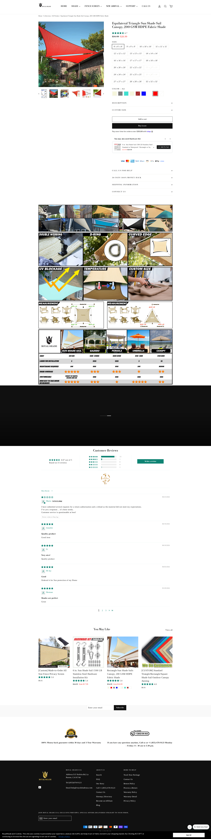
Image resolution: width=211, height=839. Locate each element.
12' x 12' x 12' (120, 53)
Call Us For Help (122, 171)
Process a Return (130, 788)
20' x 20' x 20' (120, 67)
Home (40, 16)
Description (119, 103)
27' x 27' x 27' (120, 81)
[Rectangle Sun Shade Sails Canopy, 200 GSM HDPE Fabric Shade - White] (119, 688)
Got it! (188, 835)
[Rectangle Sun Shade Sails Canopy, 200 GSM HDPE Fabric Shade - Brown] (128, 688)
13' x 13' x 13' (136, 53)
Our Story (100, 784)
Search (99, 775)
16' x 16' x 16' (120, 60)
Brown (137, 93)
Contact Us (100, 792)
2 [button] (102, 610)
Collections (47, 16)
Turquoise (126, 93)
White (149, 93)
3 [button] (105, 610)
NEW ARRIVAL (113, 6)
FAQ (98, 779)
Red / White (161, 93)
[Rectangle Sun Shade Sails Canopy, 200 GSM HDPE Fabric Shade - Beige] (108, 688)
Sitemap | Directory (104, 797)
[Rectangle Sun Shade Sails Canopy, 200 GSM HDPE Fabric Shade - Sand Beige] (122, 688)
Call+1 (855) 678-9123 (105, 788)
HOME (64, 6)
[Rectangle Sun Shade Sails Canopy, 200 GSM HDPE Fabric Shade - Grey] (114, 688)
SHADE (75, 6)
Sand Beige (132, 93)
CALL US (146, 6)
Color (118, 89)
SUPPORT (131, 6)
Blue (143, 93)
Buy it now (142, 126)
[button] (118, 33)
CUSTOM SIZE (119, 110)
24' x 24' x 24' (120, 74)
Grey (120, 93)
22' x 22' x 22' (136, 67)
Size (114, 42)
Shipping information (125, 185)
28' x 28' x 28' (136, 81)
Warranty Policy (130, 792)
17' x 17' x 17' (136, 60)
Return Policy (129, 784)
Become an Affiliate (104, 801)
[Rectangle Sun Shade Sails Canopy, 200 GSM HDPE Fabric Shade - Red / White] (130, 688)
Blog (98, 805)
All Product (55, 16)
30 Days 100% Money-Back (126, 178)
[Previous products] (165, 138)
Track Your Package (132, 775)
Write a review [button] (150, 461)
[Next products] (170, 138)
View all (169, 630)
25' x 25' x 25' (136, 74)
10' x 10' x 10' (145, 46)
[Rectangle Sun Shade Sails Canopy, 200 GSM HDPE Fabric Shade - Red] (111, 688)
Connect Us (119, 192)
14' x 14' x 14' (152, 53)
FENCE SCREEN (92, 6)
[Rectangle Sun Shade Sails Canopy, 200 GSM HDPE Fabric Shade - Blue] (117, 688)
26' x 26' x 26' (152, 74)
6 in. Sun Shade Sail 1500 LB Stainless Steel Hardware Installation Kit (138, 144)
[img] (47, 497)
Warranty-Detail (130, 797)
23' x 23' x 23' (152, 67)
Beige (114, 93)
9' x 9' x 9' (131, 46)
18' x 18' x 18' (152, 60)
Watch (107, 419)
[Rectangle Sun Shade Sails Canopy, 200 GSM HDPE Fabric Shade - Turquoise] (125, 688)
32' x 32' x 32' (152, 81)
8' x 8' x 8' (118, 46)
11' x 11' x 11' (161, 46)
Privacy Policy (130, 801)
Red (155, 93)
